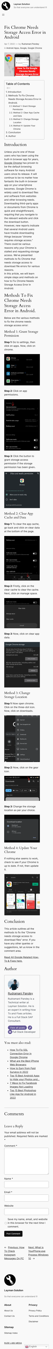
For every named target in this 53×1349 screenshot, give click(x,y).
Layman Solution (22, 4)
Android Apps (12, 48)
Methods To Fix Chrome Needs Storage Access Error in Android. (24, 99)
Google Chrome (35, 48)
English (33, 1346)
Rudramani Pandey (30, 44)
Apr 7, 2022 (9, 44)
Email (8, 1192)
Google (23, 48)
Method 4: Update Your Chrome (24, 127)
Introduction (14, 92)
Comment (10, 1145)
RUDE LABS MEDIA (13, 1343)
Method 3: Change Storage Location (26, 121)
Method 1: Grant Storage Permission (24, 108)
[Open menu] (3, 14)
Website (8, 1205)
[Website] (30, 1028)
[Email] (10, 1032)
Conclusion (14, 132)
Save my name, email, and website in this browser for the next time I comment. (27, 1223)
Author (12, 136)
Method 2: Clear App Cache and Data (26, 114)
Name (8, 1178)
